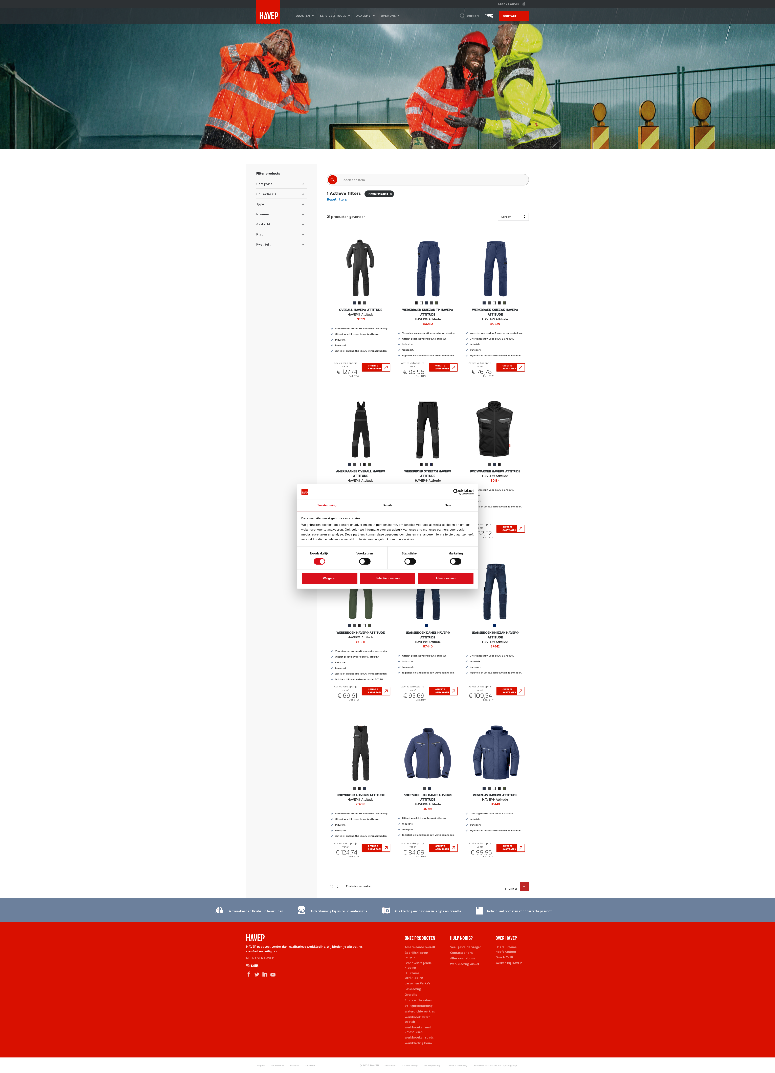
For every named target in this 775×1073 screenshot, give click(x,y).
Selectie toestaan (388, 578)
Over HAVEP (504, 957)
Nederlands (277, 1065)
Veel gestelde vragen (466, 946)
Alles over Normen (463, 958)
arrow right (524, 886)
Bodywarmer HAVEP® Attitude (495, 471)
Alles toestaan (446, 578)
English (261, 1065)
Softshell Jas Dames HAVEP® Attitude (428, 797)
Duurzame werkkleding (414, 975)
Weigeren (329, 578)
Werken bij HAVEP (508, 962)
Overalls (411, 994)
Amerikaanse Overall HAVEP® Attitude (360, 473)
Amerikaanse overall (420, 946)
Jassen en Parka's (417, 983)
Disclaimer (390, 1065)
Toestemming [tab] (326, 505)
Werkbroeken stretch (420, 1037)
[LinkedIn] (264, 974)
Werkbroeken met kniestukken (418, 1029)
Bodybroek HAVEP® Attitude (361, 795)
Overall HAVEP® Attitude (360, 309)
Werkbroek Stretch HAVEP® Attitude (427, 473)
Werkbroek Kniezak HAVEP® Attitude (495, 312)
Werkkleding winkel (464, 963)
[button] (281, 184)
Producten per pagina (358, 886)
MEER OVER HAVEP (260, 957)
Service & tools (333, 16)
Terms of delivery (457, 1065)
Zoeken (473, 16)
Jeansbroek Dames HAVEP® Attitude (428, 635)
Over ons (388, 16)
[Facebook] (248, 974)
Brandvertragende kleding (418, 965)
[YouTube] (272, 974)
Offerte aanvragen (375, 367)
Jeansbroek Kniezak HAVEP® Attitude (495, 635)
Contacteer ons (461, 952)
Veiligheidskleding (419, 1005)
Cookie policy (410, 1065)
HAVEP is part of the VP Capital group (495, 1065)
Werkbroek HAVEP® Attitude (360, 632)
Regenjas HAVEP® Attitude (495, 795)
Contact (510, 16)
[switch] (365, 563)
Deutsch (310, 1065)
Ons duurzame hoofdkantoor (506, 949)
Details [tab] (388, 505)
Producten (301, 16)
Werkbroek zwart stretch (417, 1019)
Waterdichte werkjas (420, 1011)
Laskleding (413, 988)
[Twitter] (256, 974)
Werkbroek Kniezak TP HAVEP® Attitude (427, 312)
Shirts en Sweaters (418, 1000)
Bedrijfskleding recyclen (416, 955)
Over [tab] (448, 505)
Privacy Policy (432, 1065)
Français (295, 1065)
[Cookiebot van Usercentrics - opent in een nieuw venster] (456, 492)
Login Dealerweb (508, 4)
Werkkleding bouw (418, 1043)
